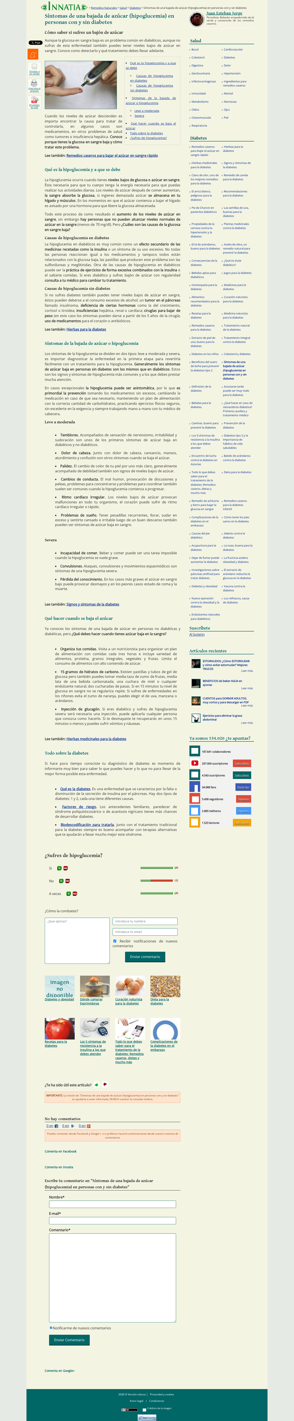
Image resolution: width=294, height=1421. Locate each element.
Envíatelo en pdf (34, 106)
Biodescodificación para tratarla (87, 824)
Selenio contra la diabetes (234, 535)
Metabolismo (200, 102)
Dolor (227, 65)
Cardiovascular (233, 49)
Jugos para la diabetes (238, 273)
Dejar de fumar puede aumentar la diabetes (205, 560)
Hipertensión (232, 73)
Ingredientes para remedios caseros (234, 83)
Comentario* (59, 1230)
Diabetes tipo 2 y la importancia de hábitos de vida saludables (235, 441)
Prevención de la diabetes (234, 425)
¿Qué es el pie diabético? (232, 263)
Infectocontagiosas (204, 81)
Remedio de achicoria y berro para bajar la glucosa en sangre (205, 505)
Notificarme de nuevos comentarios (82, 1328)
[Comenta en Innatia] (194, 751)
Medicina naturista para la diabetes (235, 315)
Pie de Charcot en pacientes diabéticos (204, 210)
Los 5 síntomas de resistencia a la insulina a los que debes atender (93, 1047)
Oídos (195, 109)
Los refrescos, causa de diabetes (236, 600)
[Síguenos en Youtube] (194, 762)
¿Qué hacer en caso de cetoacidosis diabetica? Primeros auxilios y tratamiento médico (237, 409)
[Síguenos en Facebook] (194, 786)
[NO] (65, 868)
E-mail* (55, 1213)
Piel (226, 117)
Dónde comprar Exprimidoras (91, 1001)
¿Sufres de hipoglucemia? (148, 138)
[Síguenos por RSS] (194, 822)
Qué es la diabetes (75, 789)
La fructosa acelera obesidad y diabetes (236, 560)
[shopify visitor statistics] (147, 1416)
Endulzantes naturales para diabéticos (205, 616)
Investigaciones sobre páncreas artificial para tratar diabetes (205, 574)
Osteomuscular (201, 117)
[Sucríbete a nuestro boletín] (194, 774)
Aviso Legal (136, 1401)
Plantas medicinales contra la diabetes (236, 226)
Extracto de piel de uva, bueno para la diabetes (203, 342)
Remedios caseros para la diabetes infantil (235, 505)
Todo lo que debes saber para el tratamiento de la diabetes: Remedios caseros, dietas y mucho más (129, 1051)
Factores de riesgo (79, 806)
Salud (123, 8)
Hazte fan (243, 787)
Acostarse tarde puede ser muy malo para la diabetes (236, 391)
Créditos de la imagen (159, 1408)
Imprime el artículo (34, 89)
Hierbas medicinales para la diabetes (96, 738)
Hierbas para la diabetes (86, 329)
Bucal (195, 49)
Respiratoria (199, 125)
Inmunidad (199, 93)
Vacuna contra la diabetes (234, 588)
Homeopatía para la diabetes (204, 287)
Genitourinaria (201, 73)
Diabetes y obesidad (59, 999)
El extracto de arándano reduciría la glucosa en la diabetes (237, 574)
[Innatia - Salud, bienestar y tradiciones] (64, 6)
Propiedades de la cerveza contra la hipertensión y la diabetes (202, 230)
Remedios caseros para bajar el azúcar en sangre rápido (112, 155)
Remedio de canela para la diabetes (235, 177)
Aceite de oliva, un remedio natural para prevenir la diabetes (236, 248)
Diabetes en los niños (205, 354)
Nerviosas (230, 102)
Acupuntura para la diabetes (203, 547)
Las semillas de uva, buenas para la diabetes (236, 212)
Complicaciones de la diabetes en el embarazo (164, 1045)
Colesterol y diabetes (237, 354)
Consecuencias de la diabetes (204, 263)
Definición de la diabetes (201, 389)
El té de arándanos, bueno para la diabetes (205, 246)
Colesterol (198, 57)
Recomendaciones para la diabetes (235, 193)
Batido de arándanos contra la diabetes (237, 458)
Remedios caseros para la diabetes (203, 327)
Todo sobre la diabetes (146, 133)
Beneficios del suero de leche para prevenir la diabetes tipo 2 (205, 366)
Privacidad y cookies (162, 1394)
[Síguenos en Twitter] (194, 810)
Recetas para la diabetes (56, 1043)
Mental (228, 93)
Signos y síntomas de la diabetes (93, 604)
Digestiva (197, 65)
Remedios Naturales (104, 8)
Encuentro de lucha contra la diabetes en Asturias (204, 460)
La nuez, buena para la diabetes (237, 547)
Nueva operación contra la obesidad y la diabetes (205, 602)
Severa (139, 116)
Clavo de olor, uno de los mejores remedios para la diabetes (205, 179)
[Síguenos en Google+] (194, 798)
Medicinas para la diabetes (234, 287)
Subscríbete (242, 763)
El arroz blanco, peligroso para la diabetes (201, 195)
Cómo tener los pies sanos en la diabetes (236, 519)
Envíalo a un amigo (34, 72)
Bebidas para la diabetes (201, 405)
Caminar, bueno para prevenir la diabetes (204, 425)
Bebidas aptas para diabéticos (203, 275)
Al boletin (197, 634)
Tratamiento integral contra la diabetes (236, 340)
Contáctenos (156, 1401)
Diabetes (135, 8)
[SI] (59, 868)
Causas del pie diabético (200, 535)
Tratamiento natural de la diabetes (236, 327)
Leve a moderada (147, 111)
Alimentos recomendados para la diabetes (205, 301)
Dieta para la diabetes (159, 1001)
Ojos (227, 109)
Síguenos (243, 799)
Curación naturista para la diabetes (128, 1001)
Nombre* (57, 1197)
